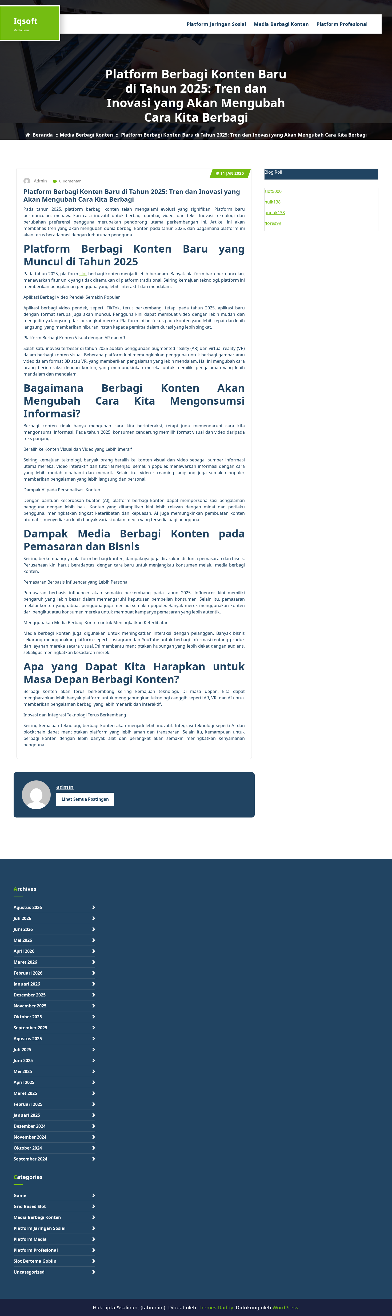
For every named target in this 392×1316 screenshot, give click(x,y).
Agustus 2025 (28, 1039)
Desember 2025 (30, 995)
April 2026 (24, 951)
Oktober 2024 (28, 1148)
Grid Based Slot (30, 1206)
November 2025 (30, 1006)
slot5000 (273, 191)
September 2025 (30, 1028)
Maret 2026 (25, 962)
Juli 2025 (22, 1049)
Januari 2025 (27, 1115)
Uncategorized (29, 1272)
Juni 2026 (23, 929)
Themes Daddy (215, 1307)
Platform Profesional (342, 24)
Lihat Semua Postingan (85, 799)
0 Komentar (69, 181)
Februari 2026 (28, 973)
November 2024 (30, 1137)
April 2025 (24, 1082)
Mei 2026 (23, 940)
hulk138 (273, 202)
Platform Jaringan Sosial (216, 24)
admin (65, 786)
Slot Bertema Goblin (35, 1261)
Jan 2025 (232, 173)
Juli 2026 (22, 918)
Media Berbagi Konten (281, 24)
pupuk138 (275, 213)
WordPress (285, 1307)
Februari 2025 (28, 1104)
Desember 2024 (30, 1126)
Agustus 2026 (28, 907)
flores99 (273, 223)
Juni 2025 (23, 1060)
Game (20, 1195)
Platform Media (30, 1239)
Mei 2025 (23, 1071)
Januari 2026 (27, 984)
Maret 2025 (25, 1093)
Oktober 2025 (28, 1017)
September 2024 (30, 1159)
